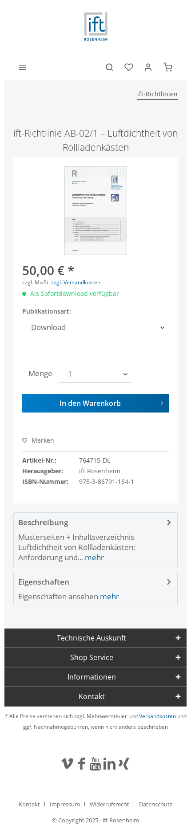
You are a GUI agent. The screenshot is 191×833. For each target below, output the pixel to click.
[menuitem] (22, 66)
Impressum (65, 804)
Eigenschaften (43, 582)
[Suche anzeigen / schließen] (109, 66)
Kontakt (29, 804)
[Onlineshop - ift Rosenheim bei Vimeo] (67, 764)
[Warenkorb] (168, 66)
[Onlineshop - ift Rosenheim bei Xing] (124, 764)
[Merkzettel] (129, 66)
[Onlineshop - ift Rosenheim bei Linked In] (109, 764)
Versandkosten (157, 716)
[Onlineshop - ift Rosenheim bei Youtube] (95, 764)
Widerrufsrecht (109, 804)
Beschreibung (43, 522)
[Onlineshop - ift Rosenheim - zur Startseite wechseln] (95, 26)
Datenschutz (155, 804)
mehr (93, 557)
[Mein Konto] (148, 66)
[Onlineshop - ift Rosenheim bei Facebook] (81, 764)
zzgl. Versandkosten (75, 282)
